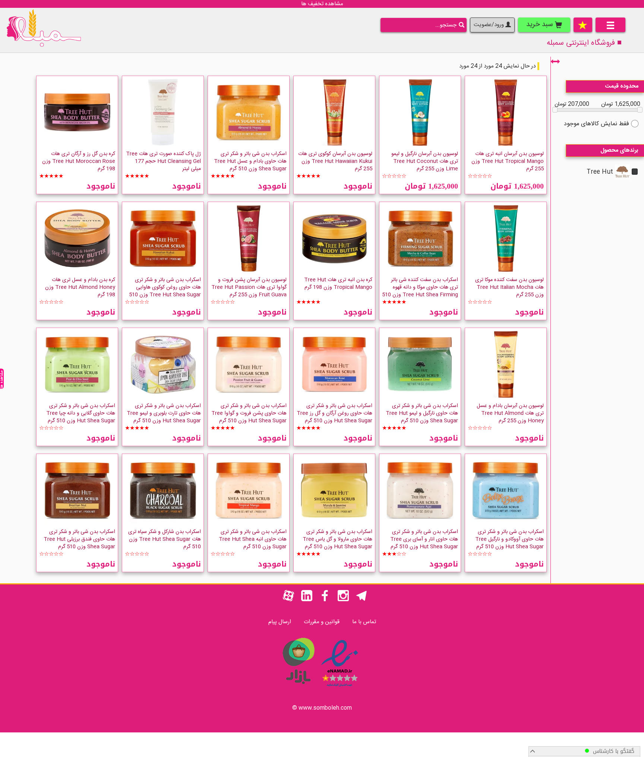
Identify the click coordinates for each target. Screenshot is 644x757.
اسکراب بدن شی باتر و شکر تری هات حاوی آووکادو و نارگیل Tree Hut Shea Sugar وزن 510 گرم (509, 539)
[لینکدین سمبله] (306, 600)
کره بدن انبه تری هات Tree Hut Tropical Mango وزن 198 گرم (338, 283)
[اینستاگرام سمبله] (343, 600)
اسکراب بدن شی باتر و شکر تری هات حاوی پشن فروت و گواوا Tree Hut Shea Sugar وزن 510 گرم (249, 413)
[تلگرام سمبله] (361, 600)
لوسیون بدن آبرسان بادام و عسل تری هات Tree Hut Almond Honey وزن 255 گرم (510, 413)
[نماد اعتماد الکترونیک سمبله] (339, 688)
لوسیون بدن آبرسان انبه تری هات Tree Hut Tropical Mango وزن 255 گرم (507, 161)
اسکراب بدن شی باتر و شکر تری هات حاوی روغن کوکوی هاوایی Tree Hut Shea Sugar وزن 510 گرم (165, 291)
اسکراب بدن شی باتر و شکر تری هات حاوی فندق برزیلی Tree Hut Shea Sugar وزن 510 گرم (79, 539)
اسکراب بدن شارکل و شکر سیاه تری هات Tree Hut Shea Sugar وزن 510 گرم (164, 539)
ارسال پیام (279, 622)
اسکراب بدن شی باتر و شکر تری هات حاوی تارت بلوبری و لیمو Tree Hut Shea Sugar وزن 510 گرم (164, 413)
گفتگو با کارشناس (611, 751)
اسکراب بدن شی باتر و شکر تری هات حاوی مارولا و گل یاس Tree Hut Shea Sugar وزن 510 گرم (337, 539)
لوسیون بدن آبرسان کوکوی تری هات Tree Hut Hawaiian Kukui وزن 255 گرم (335, 161)
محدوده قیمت (621, 86)
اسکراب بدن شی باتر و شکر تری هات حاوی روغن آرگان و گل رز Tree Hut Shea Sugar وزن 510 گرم (334, 413)
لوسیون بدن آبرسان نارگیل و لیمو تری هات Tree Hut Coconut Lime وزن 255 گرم (424, 161)
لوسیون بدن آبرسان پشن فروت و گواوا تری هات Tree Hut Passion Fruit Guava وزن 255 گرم (249, 287)
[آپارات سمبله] (288, 600)
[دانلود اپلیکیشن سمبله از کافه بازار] (298, 688)
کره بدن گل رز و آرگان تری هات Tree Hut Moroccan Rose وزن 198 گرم (78, 161)
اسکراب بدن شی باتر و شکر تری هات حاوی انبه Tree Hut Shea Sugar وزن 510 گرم (253, 539)
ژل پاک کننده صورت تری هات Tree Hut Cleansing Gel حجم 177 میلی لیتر (163, 161)
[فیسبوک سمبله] (325, 600)
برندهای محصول (619, 150)
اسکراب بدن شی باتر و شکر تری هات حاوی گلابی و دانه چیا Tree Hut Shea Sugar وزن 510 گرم (80, 413)
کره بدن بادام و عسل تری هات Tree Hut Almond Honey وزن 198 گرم (80, 287)
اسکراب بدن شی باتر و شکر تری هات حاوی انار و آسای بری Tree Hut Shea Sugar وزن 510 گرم (424, 539)
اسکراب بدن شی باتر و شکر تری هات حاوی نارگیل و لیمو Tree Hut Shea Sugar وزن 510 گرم (422, 413)
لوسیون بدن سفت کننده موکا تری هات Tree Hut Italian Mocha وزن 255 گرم (509, 287)
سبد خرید (540, 25)
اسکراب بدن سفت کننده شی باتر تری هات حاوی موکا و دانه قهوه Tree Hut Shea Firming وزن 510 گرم (420, 291)
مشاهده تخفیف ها (322, 4)
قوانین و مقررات (322, 622)
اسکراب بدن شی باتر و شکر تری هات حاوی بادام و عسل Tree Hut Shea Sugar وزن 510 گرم (250, 161)
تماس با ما (364, 622)
